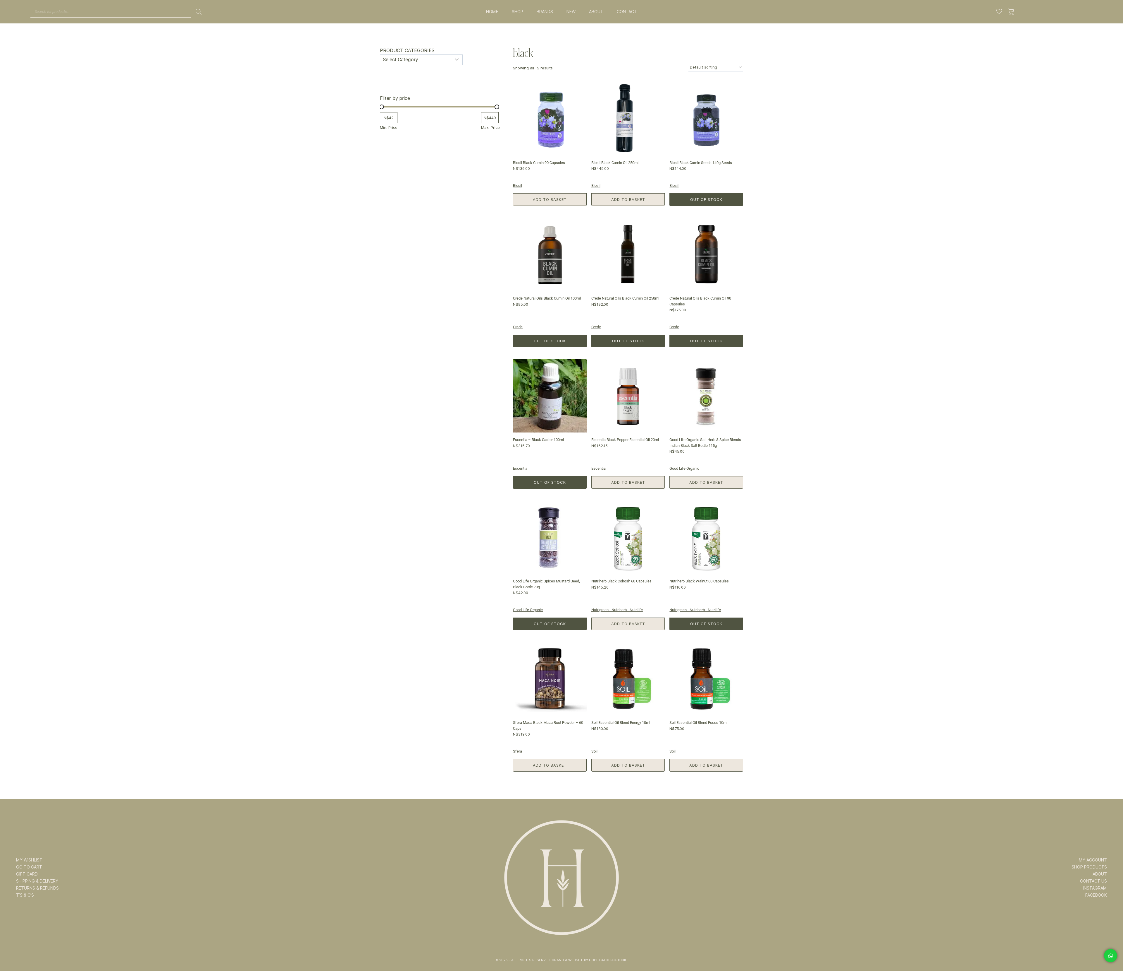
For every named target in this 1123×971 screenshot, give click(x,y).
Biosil (517, 185)
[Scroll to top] (1110, 948)
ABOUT (596, 11)
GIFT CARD (27, 874)
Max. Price (490, 127)
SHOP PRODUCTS (1089, 867)
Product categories (407, 50)
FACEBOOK (1096, 895)
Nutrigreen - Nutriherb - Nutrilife (617, 610)
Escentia (520, 468)
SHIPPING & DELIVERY (37, 881)
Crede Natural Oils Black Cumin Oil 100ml (547, 298)
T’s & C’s (25, 895)
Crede (518, 327)
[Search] (198, 12)
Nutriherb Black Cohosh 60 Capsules (621, 581)
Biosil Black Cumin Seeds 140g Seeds (700, 162)
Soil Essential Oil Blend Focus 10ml (698, 722)
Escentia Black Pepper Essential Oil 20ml (625, 439)
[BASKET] (1011, 11)
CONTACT (627, 11)
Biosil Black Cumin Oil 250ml (614, 162)
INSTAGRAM (1095, 888)
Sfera (517, 751)
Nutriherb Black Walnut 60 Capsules (699, 581)
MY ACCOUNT (1093, 860)
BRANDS (545, 11)
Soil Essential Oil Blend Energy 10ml (620, 722)
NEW (571, 11)
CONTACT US (1093, 881)
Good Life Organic (684, 468)
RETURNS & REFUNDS (37, 888)
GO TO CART (29, 867)
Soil (594, 751)
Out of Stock (706, 199)
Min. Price (388, 127)
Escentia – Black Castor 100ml (538, 439)
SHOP (517, 11)
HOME (492, 11)
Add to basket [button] (550, 199)
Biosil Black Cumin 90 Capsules (539, 162)
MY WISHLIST (29, 860)
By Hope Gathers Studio (605, 960)
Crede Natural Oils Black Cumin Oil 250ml (625, 298)
